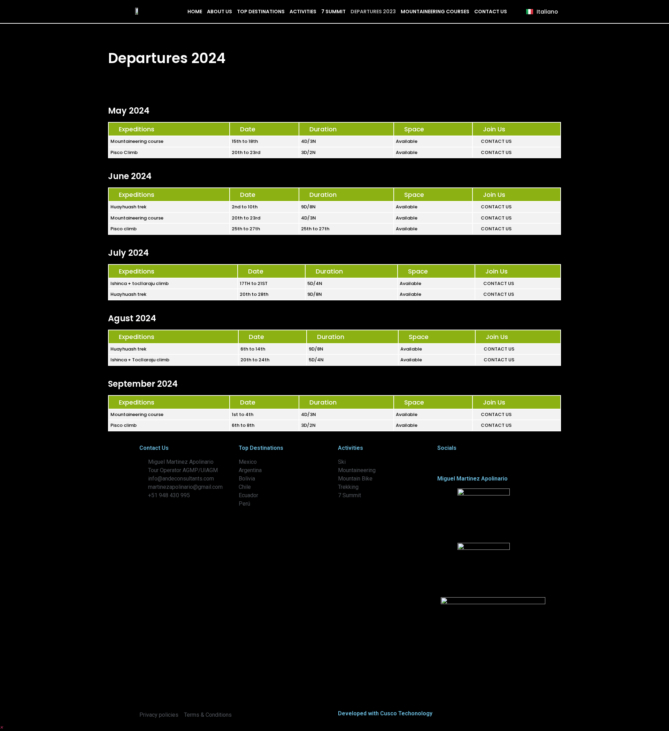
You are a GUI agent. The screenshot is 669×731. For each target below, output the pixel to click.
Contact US (490, 11)
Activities (303, 11)
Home (194, 11)
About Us (219, 11)
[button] (2, 726)
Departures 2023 (373, 11)
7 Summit (333, 11)
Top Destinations (261, 11)
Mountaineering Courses (435, 11)
